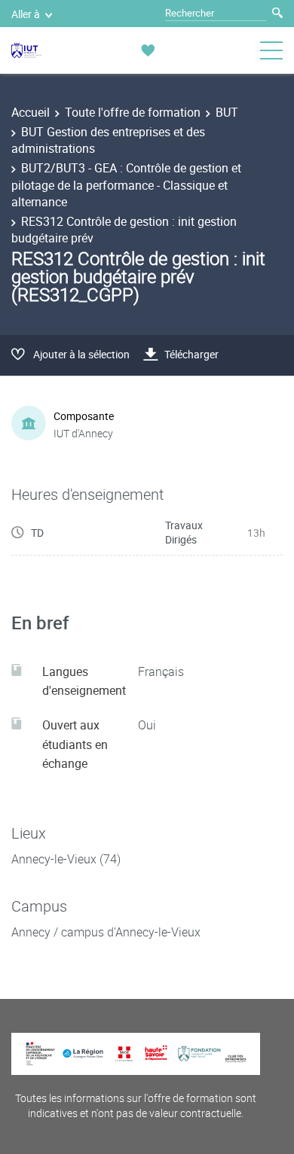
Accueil (30, 112)
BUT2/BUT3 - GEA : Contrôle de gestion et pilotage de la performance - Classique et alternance (126, 185)
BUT (227, 112)
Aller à (25, 14)
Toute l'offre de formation (133, 112)
